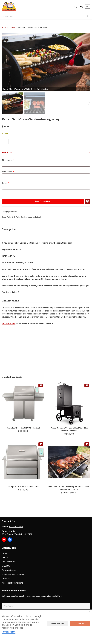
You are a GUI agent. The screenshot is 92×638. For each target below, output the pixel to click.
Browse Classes (9, 570)
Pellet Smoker (21, 217)
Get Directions (8, 561)
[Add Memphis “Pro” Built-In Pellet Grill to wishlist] (40, 444)
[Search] (87, 16)
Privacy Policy (8, 631)
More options (57, 623)
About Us (6, 578)
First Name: (8, 160)
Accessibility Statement (12, 583)
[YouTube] (4, 539)
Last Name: (8, 171)
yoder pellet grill (34, 217)
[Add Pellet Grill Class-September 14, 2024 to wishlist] (87, 201)
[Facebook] (10, 539)
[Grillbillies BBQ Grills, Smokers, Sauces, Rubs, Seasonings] (9, 6)
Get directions (8, 323)
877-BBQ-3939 (16, 526)
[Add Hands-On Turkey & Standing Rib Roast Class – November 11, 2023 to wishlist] (86, 444)
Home (4, 27)
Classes (12, 27)
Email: (5, 183)
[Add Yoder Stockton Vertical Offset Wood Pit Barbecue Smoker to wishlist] (86, 385)
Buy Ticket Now (43, 201)
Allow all (80, 623)
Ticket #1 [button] (7, 152)
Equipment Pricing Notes (13, 574)
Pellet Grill (11, 217)
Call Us (5, 557)
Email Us (6, 566)
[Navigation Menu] (87, 7)
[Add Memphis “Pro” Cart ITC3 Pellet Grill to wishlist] (40, 385)
